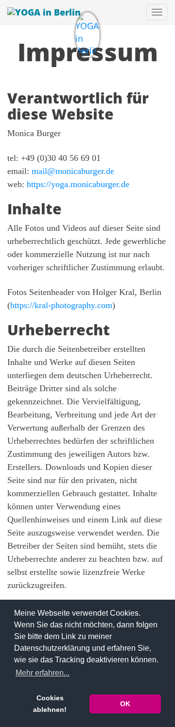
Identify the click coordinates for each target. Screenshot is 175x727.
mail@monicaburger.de (73, 171)
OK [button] (125, 704)
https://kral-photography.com (61, 305)
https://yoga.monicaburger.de (78, 184)
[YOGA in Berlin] (87, 34)
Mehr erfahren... (43, 673)
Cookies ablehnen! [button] (50, 703)
